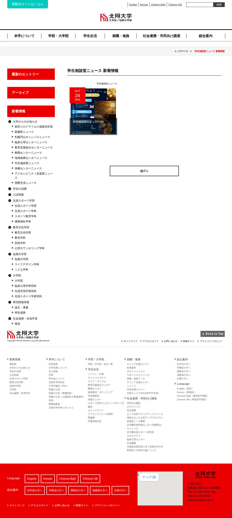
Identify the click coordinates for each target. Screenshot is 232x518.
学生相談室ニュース (27, 163)
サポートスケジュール (138, 375)
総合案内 (206, 36)
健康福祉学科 (23, 221)
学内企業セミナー (136, 389)
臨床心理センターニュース (31, 142)
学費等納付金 (95, 421)
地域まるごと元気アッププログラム (145, 417)
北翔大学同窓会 (57, 382)
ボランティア (133, 406)
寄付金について (57, 378)
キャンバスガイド (97, 377)
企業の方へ (182, 378)
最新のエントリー (25, 74)
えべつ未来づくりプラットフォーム (145, 414)
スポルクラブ (133, 436)
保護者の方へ (184, 375)
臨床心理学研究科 (25, 285)
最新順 (13, 364)
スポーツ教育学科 (25, 216)
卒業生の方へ (184, 367)
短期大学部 (20, 254)
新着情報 (18, 111)
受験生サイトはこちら (28, 4)
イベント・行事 (96, 374)
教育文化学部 (21, 227)
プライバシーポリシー (211, 341)
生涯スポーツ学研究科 (28, 296)
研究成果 (20, 312)
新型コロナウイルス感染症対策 (34, 126)
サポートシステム (136, 371)
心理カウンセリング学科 (30, 248)
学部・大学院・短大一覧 (100, 364)
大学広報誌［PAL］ (59, 386)
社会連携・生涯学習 (25, 318)
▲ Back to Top (212, 333)
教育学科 (20, 237)
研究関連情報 (21, 302)
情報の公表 (54, 389)
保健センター (95, 399)
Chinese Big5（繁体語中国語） (193, 396)
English (133, 4)
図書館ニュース (24, 131)
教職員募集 (54, 404)
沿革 (51, 375)
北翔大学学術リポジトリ (61, 407)
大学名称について (58, 367)
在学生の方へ (184, 364)
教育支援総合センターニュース (34, 147)
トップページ (181, 51)
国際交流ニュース (25, 182)
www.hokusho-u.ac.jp (200, 500)
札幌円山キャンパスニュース (32, 137)
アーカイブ (20, 92)
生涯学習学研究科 (25, 291)
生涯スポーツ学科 (25, 211)
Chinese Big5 (158, 4)
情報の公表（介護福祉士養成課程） (67, 396)
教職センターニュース (28, 152)
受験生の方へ (184, 371)
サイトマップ (130, 341)
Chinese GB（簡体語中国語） (192, 399)
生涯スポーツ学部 (24, 200)
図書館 (91, 417)
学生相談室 (93, 396)
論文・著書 (21, 307)
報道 (17, 323)
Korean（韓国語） (186, 392)
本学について (24, 36)
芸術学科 (20, 243)
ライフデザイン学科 (27, 264)
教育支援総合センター (99, 385)
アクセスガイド (151, 341)
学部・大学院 (58, 36)
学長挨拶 (53, 364)
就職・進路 (120, 36)
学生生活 (90, 36)
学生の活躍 (20, 188)
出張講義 (131, 443)
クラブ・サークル (97, 381)
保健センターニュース (28, 168)
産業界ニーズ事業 (136, 421)
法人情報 (53, 371)
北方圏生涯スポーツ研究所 (140, 432)
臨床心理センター (136, 439)
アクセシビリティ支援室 (100, 414)
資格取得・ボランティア (100, 392)
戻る (145, 170)
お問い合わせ (171, 341)
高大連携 (131, 410)
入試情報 (18, 194)
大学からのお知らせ (25, 121)
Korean (144, 4)
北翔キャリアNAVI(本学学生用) (142, 393)
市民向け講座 (133, 403)
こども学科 (21, 269)
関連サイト (188, 341)
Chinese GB (175, 4)
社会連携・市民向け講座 (161, 36)
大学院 (17, 275)
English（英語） (185, 388)
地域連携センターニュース (31, 158)
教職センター (95, 388)
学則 (51, 400)
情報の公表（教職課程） (61, 393)
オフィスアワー (96, 410)
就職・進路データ (136, 378)
